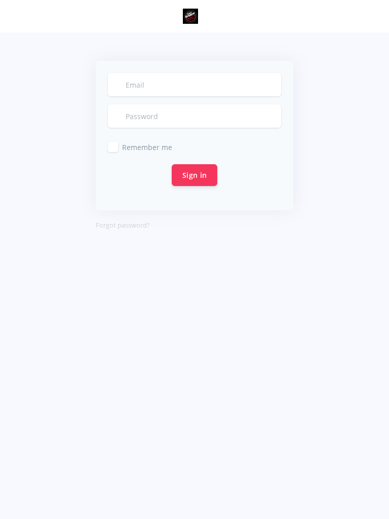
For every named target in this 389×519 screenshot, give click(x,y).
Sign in (194, 175)
